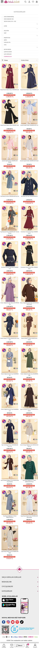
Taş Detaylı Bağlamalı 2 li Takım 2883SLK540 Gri (9, 516)
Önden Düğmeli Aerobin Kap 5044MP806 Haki (29, 374)
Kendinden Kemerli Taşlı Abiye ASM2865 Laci (9, 268)
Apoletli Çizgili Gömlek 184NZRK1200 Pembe (10, 161)
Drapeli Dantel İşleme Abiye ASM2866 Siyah (10, 125)
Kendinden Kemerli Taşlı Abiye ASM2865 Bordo (29, 232)
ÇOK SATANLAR (7, 54)
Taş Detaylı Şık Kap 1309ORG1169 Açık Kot (9, 196)
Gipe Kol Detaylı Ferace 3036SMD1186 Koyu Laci (10, 445)
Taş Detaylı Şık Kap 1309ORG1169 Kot (29, 196)
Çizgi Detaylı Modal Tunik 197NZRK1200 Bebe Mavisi (29, 516)
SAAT (5, 33)
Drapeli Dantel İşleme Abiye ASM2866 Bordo (9, 89)
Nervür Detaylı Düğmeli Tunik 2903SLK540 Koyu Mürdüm (10, 481)
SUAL (5, 44)
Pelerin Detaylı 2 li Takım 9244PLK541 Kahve (29, 339)
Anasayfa (4, 647)
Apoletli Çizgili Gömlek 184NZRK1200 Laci (29, 125)
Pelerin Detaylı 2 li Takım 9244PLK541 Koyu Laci (9, 339)
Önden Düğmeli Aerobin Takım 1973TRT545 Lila (10, 303)
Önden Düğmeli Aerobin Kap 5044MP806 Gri (10, 374)
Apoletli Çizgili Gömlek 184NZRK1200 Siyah (29, 160)
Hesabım (35, 647)
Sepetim (27, 646)
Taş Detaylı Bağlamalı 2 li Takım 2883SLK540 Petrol (29, 481)
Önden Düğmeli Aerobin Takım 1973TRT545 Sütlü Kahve (29, 303)
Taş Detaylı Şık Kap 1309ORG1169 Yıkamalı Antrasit (9, 232)
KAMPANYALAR (8, 56)
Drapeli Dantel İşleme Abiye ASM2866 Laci (29, 89)
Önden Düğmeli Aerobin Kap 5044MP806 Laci (10, 410)
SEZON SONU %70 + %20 (10, 21)
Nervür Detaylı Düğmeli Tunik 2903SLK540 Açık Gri (29, 445)
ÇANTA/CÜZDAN (8, 51)
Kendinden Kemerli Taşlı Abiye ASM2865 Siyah (29, 268)
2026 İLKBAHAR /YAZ (9, 19)
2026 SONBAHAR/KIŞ (9, 16)
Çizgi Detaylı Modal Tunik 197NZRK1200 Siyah (9, 552)
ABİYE (5, 40)
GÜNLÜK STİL (7, 42)
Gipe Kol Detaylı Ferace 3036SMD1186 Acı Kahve (29, 410)
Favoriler (12, 647)
